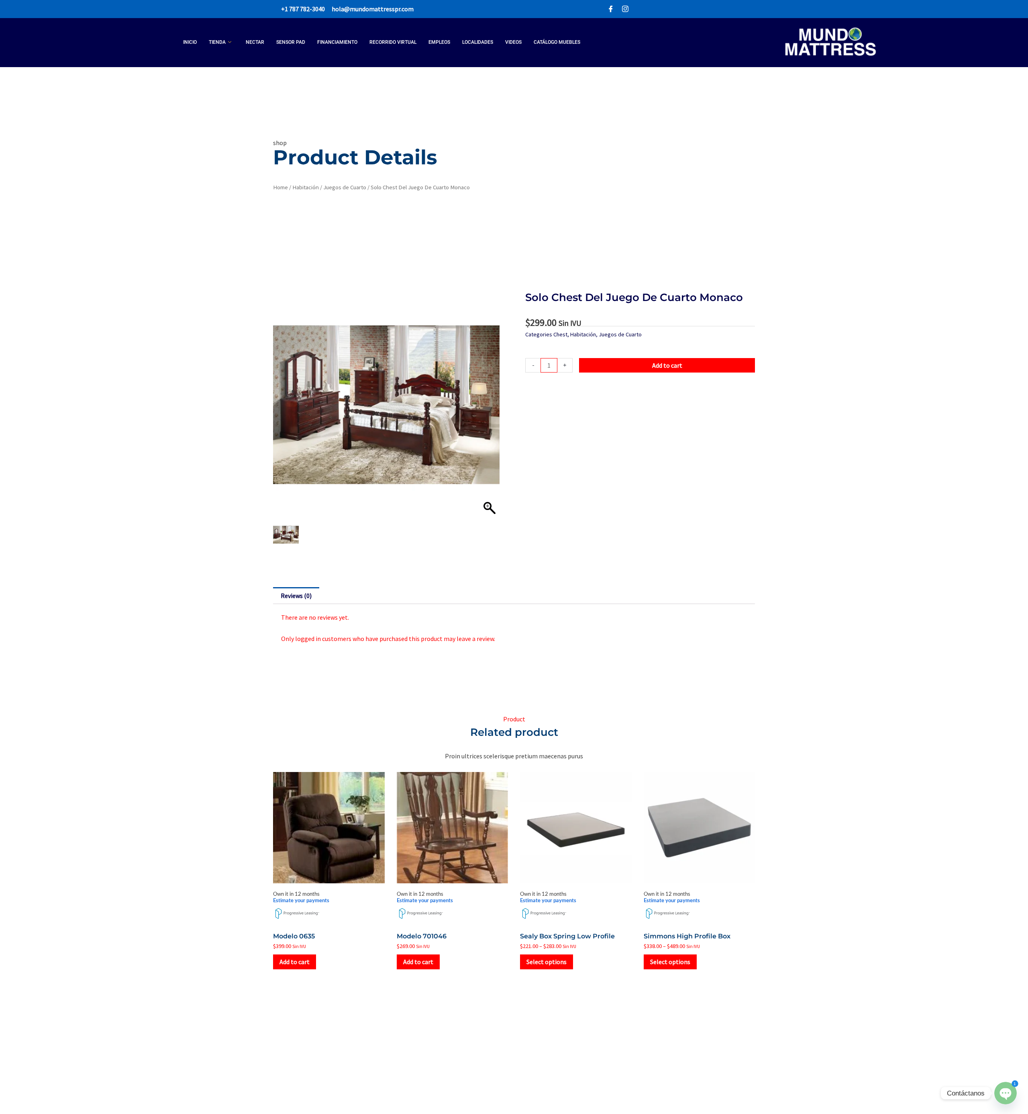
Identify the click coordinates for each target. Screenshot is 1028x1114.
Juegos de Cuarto (344, 187)
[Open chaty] (1005, 1093)
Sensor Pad (290, 42)
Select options (546, 962)
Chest (560, 334)
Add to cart (667, 365)
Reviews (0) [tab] (296, 596)
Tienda (217, 42)
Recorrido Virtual (392, 42)
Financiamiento (337, 42)
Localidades (477, 42)
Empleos (439, 42)
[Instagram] (625, 9)
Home (280, 187)
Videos (513, 42)
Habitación (305, 187)
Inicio (190, 42)
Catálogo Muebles (557, 42)
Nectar (255, 42)
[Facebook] (611, 9)
